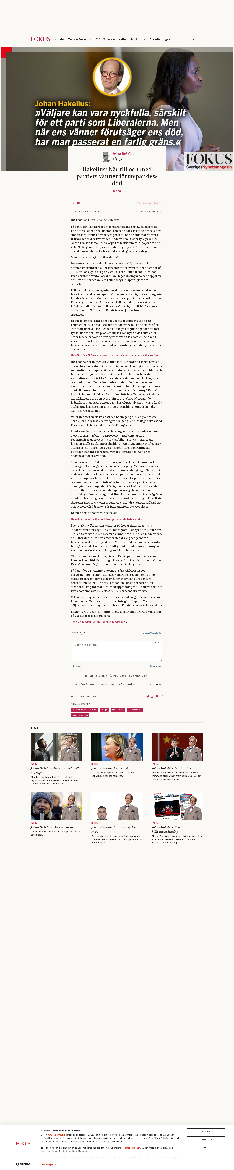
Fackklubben (138, 39)
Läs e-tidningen (160, 39)
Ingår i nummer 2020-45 (84, 710)
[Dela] (74, 203)
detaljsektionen (132, 1148)
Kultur (122, 39)
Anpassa (204, 1140)
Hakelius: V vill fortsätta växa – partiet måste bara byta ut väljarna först (115, 355)
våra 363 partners (56, 1135)
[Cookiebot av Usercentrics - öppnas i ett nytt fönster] (23, 1165)
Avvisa (206, 1147)
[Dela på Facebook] (148, 696)
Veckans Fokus (77, 39)
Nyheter (59, 39)
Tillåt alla (206, 1132)
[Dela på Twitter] (152, 696)
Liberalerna (118, 710)
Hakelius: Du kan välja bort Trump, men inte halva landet (106, 519)
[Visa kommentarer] (78, 203)
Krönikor (109, 39)
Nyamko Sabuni (80, 715)
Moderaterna (135, 710)
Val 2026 (95, 39)
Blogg (117, 191)
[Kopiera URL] (162, 696)
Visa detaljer (47, 1165)
